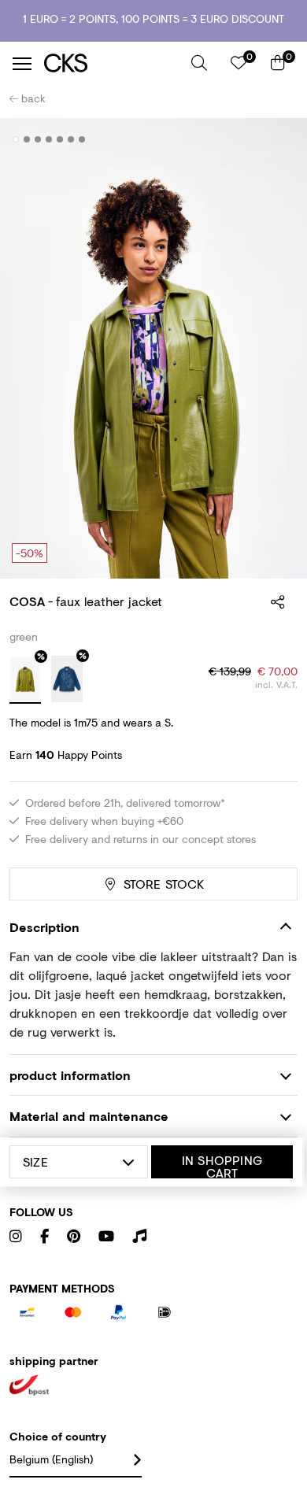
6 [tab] (71, 139)
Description (44, 927)
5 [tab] (60, 139)
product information (70, 1075)
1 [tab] (16, 139)
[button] (199, 63)
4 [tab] (49, 139)
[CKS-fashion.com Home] (111, 63)
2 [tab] (27, 139)
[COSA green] (25, 680)
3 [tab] (38, 139)
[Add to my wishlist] (274, 140)
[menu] (22, 64)
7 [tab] (82, 139)
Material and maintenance (88, 1116)
